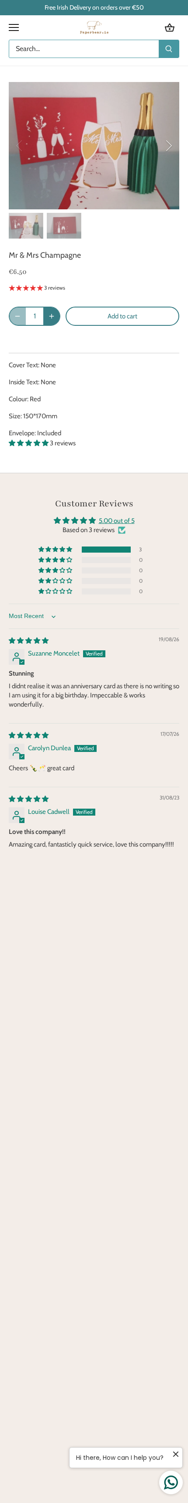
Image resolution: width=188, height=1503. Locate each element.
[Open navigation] (14, 27)
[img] (29, 641)
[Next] (168, 146)
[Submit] (169, 49)
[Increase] (51, 316)
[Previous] (20, 146)
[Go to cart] (169, 28)
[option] (94, 146)
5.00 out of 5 (117, 521)
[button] (29, 443)
